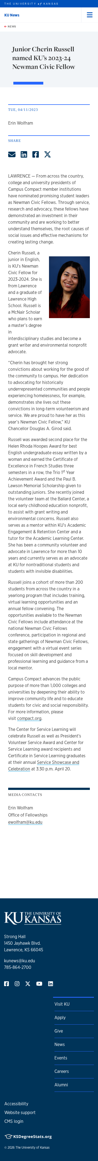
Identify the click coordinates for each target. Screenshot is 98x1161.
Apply (60, 1017)
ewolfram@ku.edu (25, 822)
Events (60, 1058)
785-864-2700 (17, 967)
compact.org (29, 718)
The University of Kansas (33, 1147)
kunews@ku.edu (19, 961)
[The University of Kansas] (32, 922)
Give (58, 1031)
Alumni (61, 1085)
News (11, 26)
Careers (61, 1071)
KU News (11, 15)
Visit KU (61, 1004)
